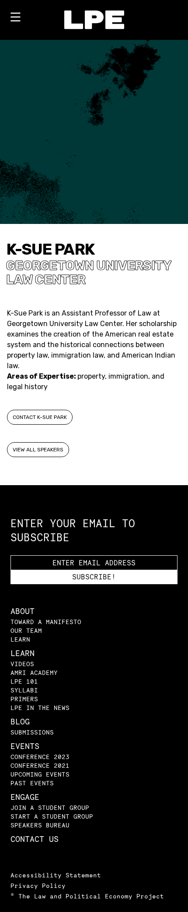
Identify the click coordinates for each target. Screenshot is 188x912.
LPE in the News (40, 707)
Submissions (32, 732)
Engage (24, 797)
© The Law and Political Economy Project (87, 896)
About (22, 611)
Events (24, 746)
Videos (22, 663)
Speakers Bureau (40, 825)
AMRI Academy (34, 672)
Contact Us (34, 839)
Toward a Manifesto (45, 621)
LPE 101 (24, 681)
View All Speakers (38, 450)
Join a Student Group (49, 807)
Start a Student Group (51, 816)
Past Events (32, 783)
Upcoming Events (40, 774)
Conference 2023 (40, 756)
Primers (24, 699)
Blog (20, 721)
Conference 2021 (40, 765)
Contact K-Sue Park (40, 417)
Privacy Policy (38, 885)
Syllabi (24, 690)
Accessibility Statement (55, 875)
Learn (20, 639)
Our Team (26, 630)
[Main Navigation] (15, 19)
